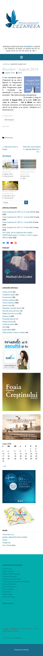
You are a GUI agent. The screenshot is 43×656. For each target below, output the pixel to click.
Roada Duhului (7, 321)
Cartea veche (7, 292)
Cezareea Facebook (9, 576)
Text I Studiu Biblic (9, 545)
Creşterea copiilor (8, 294)
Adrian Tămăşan (8, 571)
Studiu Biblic (6, 329)
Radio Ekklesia (7, 594)
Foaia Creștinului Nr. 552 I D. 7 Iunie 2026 (17, 222)
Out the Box (25, 650)
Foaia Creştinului (8, 302)
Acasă (4, 540)
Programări (6, 542)
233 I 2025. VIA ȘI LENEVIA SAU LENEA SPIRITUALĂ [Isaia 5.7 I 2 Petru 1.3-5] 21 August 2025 (20, 235)
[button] (21, 57)
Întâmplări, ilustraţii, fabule (11, 308)
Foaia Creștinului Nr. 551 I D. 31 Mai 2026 (17, 227)
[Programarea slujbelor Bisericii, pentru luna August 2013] (28, 164)
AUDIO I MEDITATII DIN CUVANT (14, 537)
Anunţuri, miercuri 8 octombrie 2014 (9, 192)
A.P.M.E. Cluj (6, 569)
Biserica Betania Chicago (11, 574)
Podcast (5, 316)
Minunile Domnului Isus (10, 311)
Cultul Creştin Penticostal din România (15, 581)
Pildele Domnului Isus (10, 313)
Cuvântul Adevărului (9, 584)
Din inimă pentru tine (9, 586)
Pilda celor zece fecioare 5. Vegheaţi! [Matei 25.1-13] (32, 149)
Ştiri (3, 327)
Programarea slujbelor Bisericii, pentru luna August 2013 (28, 171)
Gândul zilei (6, 305)
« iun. (4, 466)
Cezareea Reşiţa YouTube (11, 579)
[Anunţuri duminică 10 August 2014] (10, 164)
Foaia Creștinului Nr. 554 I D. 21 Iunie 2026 (17, 212)
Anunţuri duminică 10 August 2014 (9, 170)
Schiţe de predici (8, 324)
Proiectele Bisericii (9, 319)
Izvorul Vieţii (6, 592)
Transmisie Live (8, 534)
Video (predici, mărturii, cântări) (13, 332)
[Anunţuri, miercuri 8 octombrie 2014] (10, 185)
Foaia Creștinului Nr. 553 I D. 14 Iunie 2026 (17, 217)
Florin (20, 73)
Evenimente (8, 137)
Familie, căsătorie (8, 300)
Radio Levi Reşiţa (8, 597)
